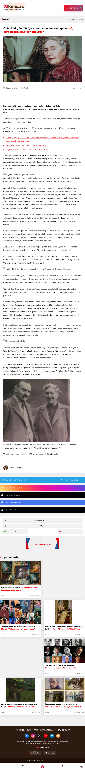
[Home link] (42, 766)
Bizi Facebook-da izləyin (14, 502)
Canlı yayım (72, 8)
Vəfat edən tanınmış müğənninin (26, 145)
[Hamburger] (3, 767)
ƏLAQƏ (30, 730)
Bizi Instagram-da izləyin (14, 488)
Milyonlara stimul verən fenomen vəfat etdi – (28, 150)
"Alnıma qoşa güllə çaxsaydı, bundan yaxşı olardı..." (42, 139)
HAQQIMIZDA (20, 730)
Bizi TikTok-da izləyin (13, 495)
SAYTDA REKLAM (47, 730)
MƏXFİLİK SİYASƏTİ (62, 730)
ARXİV (36, 730)
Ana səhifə (72, 19)
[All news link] (81, 766)
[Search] (22, 766)
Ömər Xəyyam (15, 468)
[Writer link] (61, 766)
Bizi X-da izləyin (11, 510)
